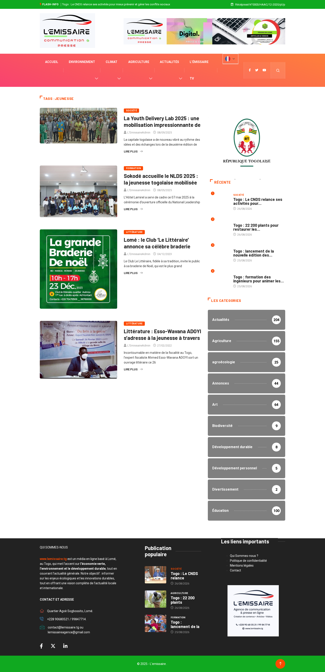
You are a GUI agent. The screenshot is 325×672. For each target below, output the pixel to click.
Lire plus (131, 151)
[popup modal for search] (278, 70)
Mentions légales (242, 565)
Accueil (51, 62)
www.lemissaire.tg (53, 559)
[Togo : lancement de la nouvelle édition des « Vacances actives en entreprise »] (155, 623)
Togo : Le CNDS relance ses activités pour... (257, 201)
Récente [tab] (222, 182)
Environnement (82, 62)
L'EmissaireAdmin (138, 132)
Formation (133, 168)
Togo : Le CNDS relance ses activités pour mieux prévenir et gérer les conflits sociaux (116, 4)
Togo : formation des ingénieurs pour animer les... (258, 278)
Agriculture (138, 62)
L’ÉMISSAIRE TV (199, 70)
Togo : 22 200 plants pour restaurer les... (256, 227)
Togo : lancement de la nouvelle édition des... (253, 253)
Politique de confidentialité (248, 560)
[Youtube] (264, 70)
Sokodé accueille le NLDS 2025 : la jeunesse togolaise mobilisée (161, 179)
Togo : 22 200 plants (183, 600)
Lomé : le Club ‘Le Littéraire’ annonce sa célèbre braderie (157, 242)
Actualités (169, 62)
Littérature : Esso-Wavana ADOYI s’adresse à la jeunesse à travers (162, 334)
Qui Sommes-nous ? (244, 556)
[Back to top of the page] (280, 663)
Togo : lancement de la (185, 624)
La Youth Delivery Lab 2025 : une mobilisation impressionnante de (162, 121)
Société (131, 110)
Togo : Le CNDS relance (184, 575)
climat (111, 62)
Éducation (240, 272)
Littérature (134, 232)
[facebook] (250, 70)
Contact (235, 570)
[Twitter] (256, 70)
